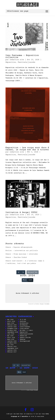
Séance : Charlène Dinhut (16, 257)
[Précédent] (18, 272)
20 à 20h (23, 319)
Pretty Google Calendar (42, 304)
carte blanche (25, 326)
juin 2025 (10, 334)
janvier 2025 (11, 341)
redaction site (17, 60)
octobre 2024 (11, 343)
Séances (22, 339)
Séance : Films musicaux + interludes (22, 254)
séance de (23, 335)
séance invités (25, 337)
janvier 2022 (11, 350)
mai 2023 (10, 344)
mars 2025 (10, 339)
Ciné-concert (24, 328)
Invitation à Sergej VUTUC (21, 212)
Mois (24, 280)
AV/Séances (24, 325)
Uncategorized (25, 341)
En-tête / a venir (26, 330)
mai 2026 (10, 319)
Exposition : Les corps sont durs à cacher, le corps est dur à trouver (27, 149)
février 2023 (11, 346)
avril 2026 (11, 321)
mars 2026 (10, 323)
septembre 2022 (12, 348)
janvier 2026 (11, 326)
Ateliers (23, 321)
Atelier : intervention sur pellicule (22, 251)
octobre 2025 (11, 330)
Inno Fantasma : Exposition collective (22, 56)
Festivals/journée (26, 62)
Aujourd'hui (32, 272)
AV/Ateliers (24, 323)
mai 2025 (10, 335)
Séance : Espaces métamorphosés (19, 247)
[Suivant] (23, 272)
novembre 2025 (12, 328)
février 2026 (11, 325)
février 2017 (11, 352)
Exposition (11, 62)
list (30, 280)
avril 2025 (11, 337)
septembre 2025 (12, 332)
